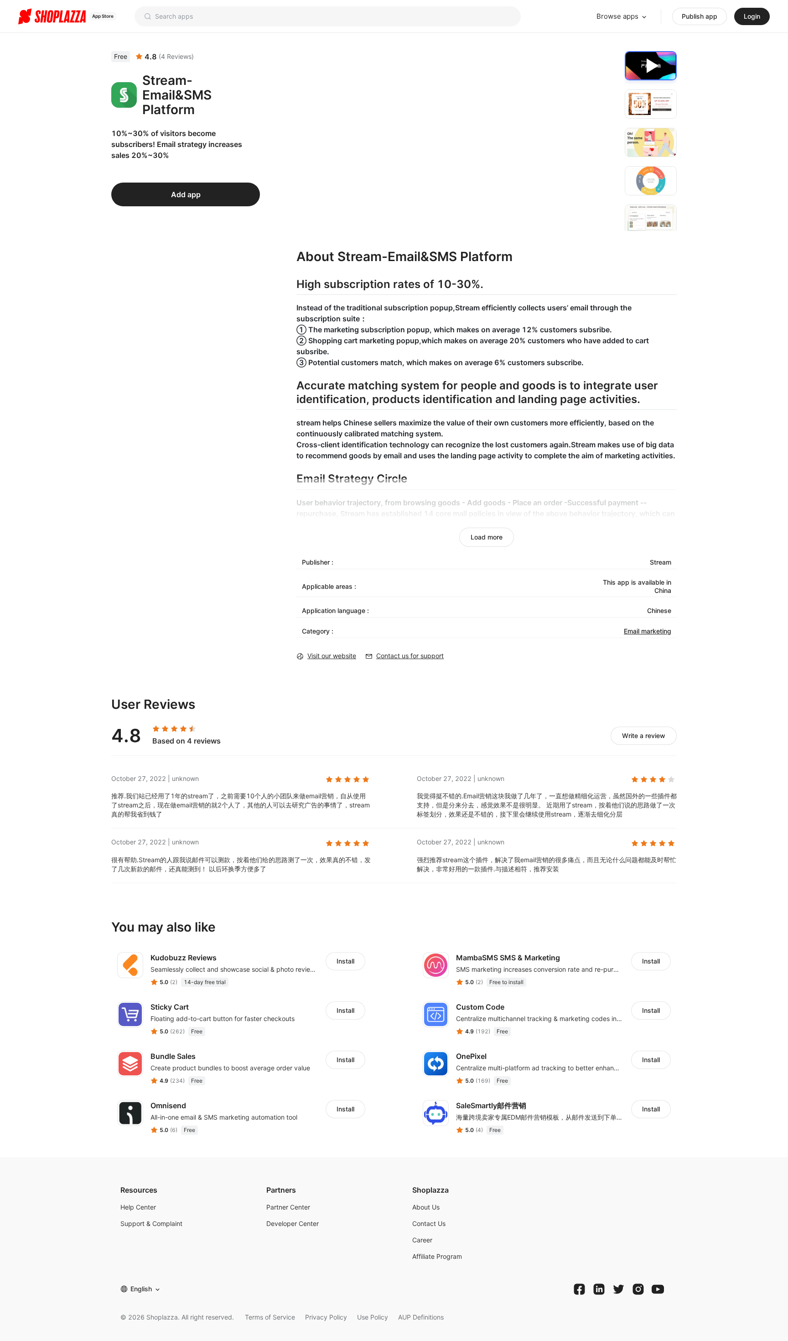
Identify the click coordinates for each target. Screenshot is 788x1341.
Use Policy (372, 1317)
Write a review (643, 735)
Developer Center (292, 1223)
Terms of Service (270, 1317)
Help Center (138, 1207)
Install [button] (345, 961)
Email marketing (647, 631)
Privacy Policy (326, 1317)
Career (422, 1240)
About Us (426, 1207)
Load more (487, 537)
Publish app (699, 16)
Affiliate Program (437, 1256)
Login (752, 16)
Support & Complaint (151, 1223)
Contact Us (429, 1223)
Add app (186, 194)
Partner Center (288, 1207)
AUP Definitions (421, 1317)
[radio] (156, 729)
